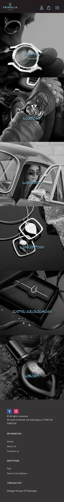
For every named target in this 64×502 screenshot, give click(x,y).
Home (10, 441)
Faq (9, 468)
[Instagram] (16, 411)
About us (11, 446)
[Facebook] (9, 411)
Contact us (13, 451)
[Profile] (42, 8)
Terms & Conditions (17, 473)
